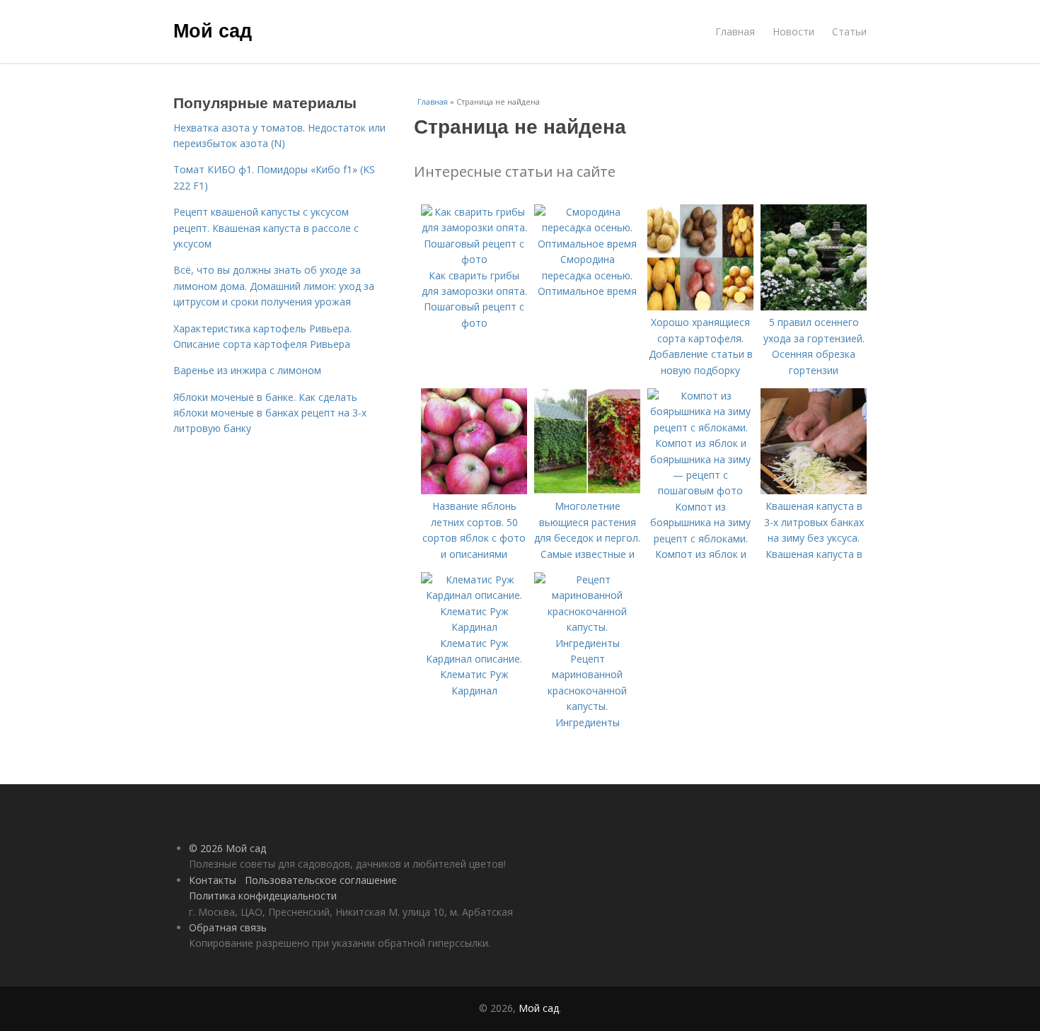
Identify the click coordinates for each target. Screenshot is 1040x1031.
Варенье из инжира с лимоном (247, 370)
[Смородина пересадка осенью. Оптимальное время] (587, 243)
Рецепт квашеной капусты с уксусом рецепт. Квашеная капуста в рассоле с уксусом (266, 227)
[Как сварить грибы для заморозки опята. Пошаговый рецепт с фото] (474, 259)
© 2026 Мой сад (227, 848)
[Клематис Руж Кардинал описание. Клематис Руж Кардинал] (474, 627)
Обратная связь (228, 927)
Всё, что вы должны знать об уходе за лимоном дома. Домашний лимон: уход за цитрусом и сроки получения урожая (273, 285)
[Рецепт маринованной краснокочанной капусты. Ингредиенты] (587, 643)
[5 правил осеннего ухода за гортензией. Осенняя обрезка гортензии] (814, 306)
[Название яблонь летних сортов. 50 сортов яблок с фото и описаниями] (474, 490)
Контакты (212, 880)
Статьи (849, 31)
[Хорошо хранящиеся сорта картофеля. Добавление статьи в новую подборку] (700, 306)
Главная (735, 31)
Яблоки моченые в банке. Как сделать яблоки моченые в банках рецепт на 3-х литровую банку (269, 413)
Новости (793, 31)
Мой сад (212, 29)
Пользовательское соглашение (321, 880)
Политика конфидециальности (263, 895)
